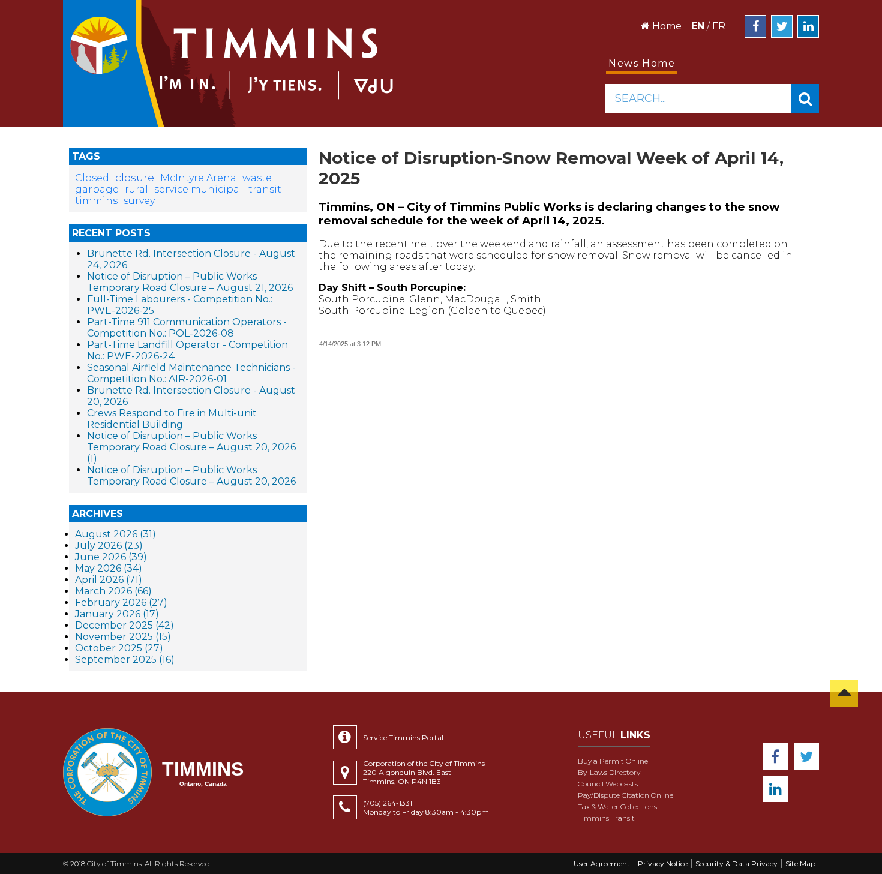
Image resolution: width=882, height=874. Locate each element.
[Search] (805, 98)
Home (666, 26)
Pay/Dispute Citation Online (625, 795)
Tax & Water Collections (617, 806)
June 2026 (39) (111, 557)
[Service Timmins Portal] (348, 737)
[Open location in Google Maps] (348, 773)
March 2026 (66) (113, 591)
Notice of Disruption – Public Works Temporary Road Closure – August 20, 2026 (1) (191, 447)
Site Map (800, 863)
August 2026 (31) (115, 534)
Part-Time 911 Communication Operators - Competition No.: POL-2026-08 (187, 327)
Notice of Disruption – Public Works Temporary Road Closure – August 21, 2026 (190, 282)
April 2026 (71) (108, 579)
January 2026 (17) (117, 614)
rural (136, 189)
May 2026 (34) (108, 568)
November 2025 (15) (123, 636)
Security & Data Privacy (736, 863)
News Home (641, 63)
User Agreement (602, 863)
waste (257, 178)
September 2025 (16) (125, 659)
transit (264, 189)
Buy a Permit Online (613, 760)
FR (718, 26)
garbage (97, 189)
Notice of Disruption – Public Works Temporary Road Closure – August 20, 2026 (191, 475)
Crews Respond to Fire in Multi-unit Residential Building (172, 418)
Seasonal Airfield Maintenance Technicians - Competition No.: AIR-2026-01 (191, 373)
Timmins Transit (606, 817)
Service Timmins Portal (403, 737)
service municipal (198, 189)
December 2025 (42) (124, 625)
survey (139, 200)
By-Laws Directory (609, 772)
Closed (92, 178)
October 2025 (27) (119, 648)
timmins (96, 200)
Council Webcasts (608, 783)
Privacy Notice (663, 863)
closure (134, 177)
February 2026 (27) (121, 602)
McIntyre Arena (198, 178)
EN (697, 26)
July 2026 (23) (109, 545)
